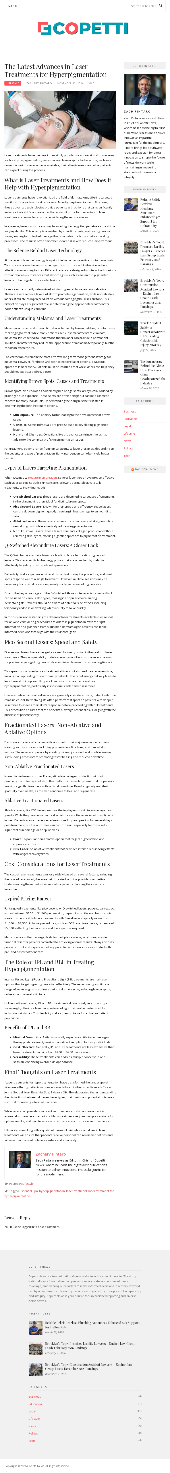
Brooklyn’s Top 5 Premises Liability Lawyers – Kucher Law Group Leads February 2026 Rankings (152, 253)
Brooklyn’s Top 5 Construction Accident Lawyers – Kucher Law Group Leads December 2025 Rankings (152, 293)
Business (130, 411)
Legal (127, 426)
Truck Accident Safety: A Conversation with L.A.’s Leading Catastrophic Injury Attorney (152, 334)
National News (146, 469)
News (127, 441)
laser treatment (76, 1191)
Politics (128, 448)
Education (130, 419)
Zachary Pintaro (39, 83)
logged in (28, 1227)
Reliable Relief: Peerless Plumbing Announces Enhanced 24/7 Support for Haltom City (150, 212)
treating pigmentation (42, 478)
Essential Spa (29, 1191)
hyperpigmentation (52, 1191)
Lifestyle (13, 83)
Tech (127, 456)
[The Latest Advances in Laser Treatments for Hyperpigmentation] (60, 119)
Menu (12, 6)
